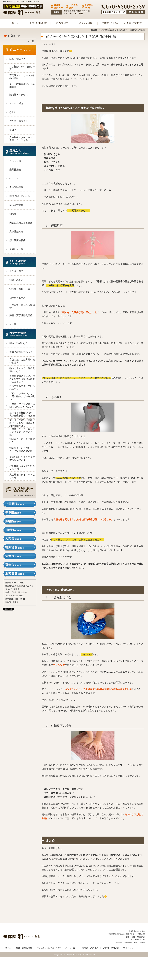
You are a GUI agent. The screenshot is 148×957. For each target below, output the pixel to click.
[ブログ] (20, 492)
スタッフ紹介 (86, 22)
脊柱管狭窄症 (16, 187)
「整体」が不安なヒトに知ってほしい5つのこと (22, 405)
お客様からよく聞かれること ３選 (22, 467)
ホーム (15, 22)
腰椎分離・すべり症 (19, 196)
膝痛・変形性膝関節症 (21, 315)
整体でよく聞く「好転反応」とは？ (22, 369)
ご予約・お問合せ (133, 22)
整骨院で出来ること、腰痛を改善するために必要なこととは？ (22, 379)
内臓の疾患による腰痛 (21, 222)
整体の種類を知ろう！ (21, 352)
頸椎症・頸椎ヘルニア (21, 289)
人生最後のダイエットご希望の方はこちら (22, 138)
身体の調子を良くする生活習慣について (22, 458)
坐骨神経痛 (15, 169)
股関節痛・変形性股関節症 (22, 306)
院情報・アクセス (109, 22)
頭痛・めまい (16, 280)
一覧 (32, 41)
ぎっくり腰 (15, 160)
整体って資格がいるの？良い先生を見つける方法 (22, 414)
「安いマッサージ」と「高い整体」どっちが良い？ (22, 396)
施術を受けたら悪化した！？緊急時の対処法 (21, 449)
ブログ (12, 130)
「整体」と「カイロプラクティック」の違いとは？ (22, 432)
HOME (94, 29)
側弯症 (12, 214)
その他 (12, 324)
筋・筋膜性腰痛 (17, 240)
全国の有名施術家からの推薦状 (22, 85)
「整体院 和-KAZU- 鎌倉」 (73, 955)
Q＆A (12, 112)
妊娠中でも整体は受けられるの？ (22, 387)
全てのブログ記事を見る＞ (24, 496)
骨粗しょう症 (16, 249)
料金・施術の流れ (38, 22)
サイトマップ (129, 948)
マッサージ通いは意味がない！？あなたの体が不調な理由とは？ (22, 423)
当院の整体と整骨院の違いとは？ (22, 361)
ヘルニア (14, 178)
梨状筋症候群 (16, 205)
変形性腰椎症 (16, 231)
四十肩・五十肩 (17, 297)
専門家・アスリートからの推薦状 (22, 77)
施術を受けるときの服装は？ (22, 440)
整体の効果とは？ (18, 343)
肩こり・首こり (17, 271)
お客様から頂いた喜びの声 (62, 22)
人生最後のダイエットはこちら (22, 476)
